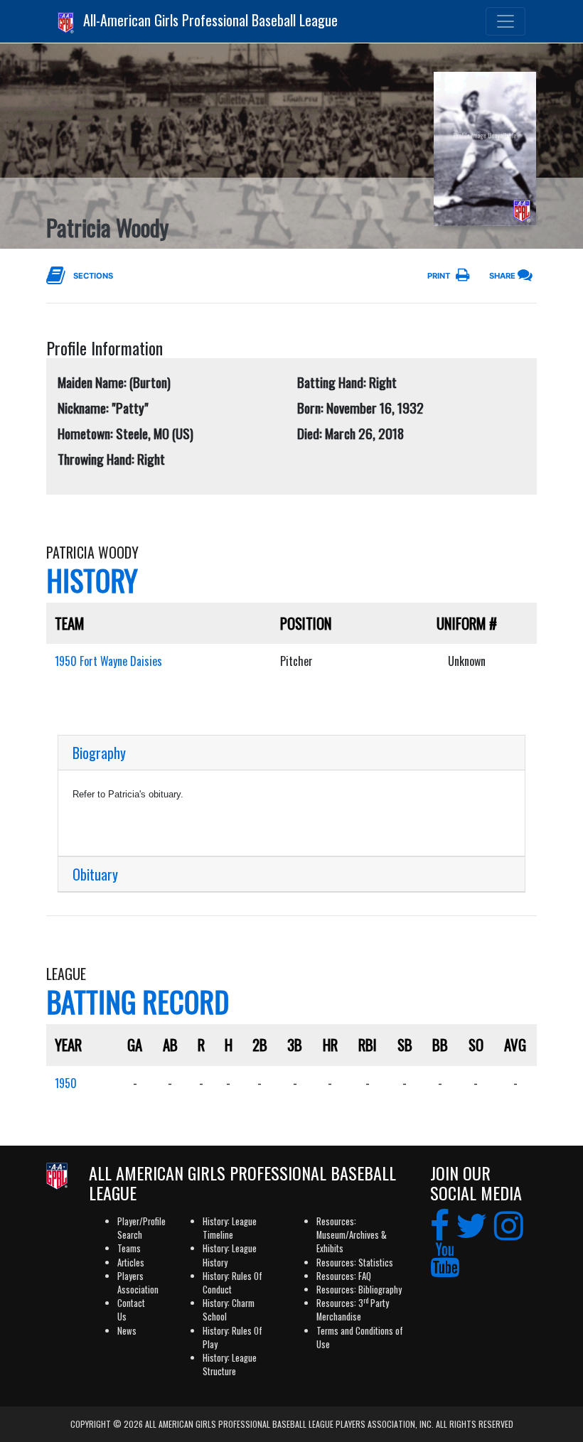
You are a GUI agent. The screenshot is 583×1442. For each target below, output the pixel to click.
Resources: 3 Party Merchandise (352, 1309)
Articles (130, 1262)
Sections (93, 276)
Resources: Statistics (354, 1262)
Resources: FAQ (343, 1276)
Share (502, 276)
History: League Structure (230, 1364)
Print (438, 276)
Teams (129, 1248)
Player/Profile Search (141, 1228)
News (127, 1331)
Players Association (138, 1282)
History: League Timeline (230, 1228)
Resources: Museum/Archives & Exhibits (351, 1235)
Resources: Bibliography (359, 1289)
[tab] (291, 753)
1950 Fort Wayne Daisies (108, 660)
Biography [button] (99, 752)
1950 (66, 1083)
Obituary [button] (95, 874)
